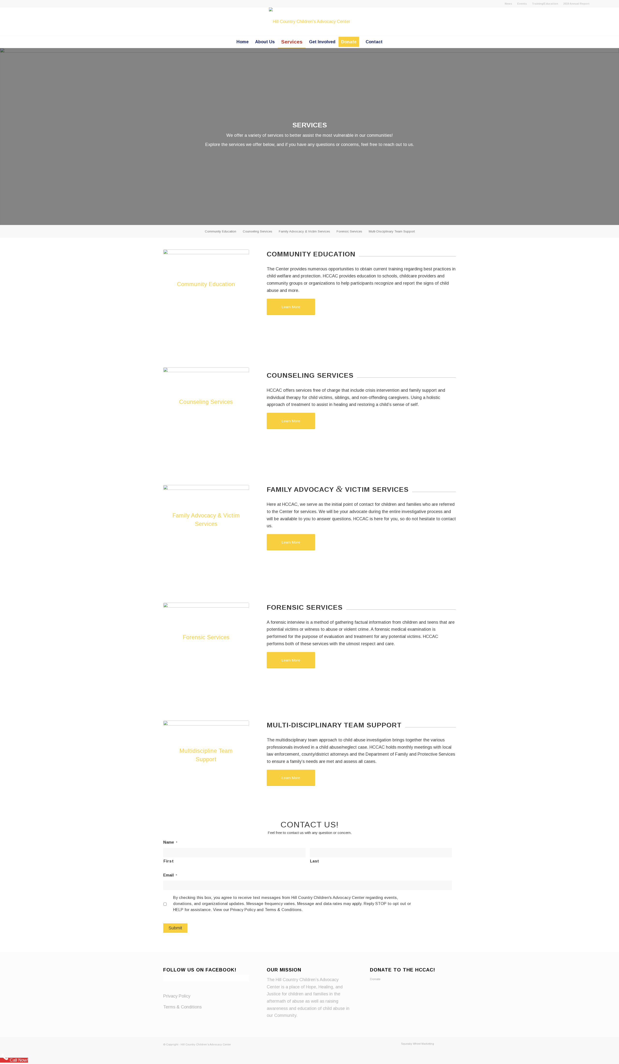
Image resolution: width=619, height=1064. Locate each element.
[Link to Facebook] (595, 3)
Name (170, 842)
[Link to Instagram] (603, 3)
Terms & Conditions (182, 1007)
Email (170, 875)
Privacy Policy (176, 996)
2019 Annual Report (576, 3)
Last (314, 861)
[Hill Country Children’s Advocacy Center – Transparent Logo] (309, 21)
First (168, 861)
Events (522, 3)
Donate (375, 979)
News (508, 3)
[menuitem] (508, 3)
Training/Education (545, 3)
